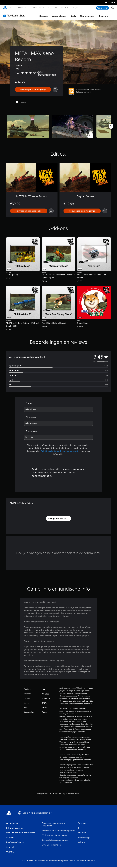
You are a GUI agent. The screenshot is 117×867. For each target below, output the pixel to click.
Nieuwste (43, 16)
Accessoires (47, 8)
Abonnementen (87, 16)
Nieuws (58, 8)
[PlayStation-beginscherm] (5, 8)
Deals (73, 16)
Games (27, 8)
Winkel (11, 8)
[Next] (111, 126)
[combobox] (58, 409)
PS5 (19, 8)
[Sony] (110, 4)
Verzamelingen (59, 16)
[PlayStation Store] (14, 15)
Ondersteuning (70, 8)
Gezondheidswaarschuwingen (71, 757)
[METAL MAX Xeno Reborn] (28, 126)
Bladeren (103, 16)
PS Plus (36, 8)
